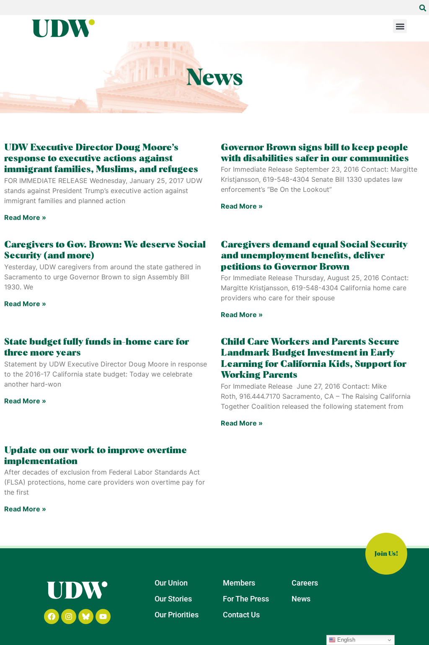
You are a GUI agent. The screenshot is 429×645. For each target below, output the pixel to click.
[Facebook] (51, 616)
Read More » (25, 217)
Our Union (171, 582)
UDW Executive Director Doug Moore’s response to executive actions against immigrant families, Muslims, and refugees (101, 159)
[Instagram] (68, 616)
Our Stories (173, 598)
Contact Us (241, 614)
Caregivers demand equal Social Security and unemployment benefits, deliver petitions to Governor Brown (314, 256)
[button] (422, 8)
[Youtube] (103, 616)
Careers (305, 582)
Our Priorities (177, 614)
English (345, 640)
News (301, 598)
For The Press (246, 598)
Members (239, 582)
